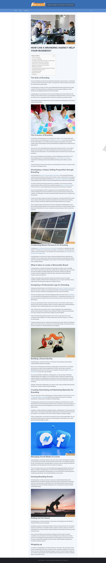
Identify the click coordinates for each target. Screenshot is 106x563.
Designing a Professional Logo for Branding (40, 65)
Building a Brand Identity (37, 66)
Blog (21, 10)
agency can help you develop (66, 185)
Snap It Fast (66, 560)
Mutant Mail (58, 560)
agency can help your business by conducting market (47, 248)
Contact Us (26, 10)
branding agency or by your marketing (57, 140)
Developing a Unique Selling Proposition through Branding (43, 60)
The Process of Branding (37, 59)
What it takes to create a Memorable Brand (40, 63)
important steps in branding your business (65, 288)
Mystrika (53, 560)
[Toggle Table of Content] (53, 56)
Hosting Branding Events (37, 71)
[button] (91, 10)
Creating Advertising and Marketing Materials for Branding (43, 68)
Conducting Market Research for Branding (40, 62)
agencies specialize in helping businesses (61, 178)
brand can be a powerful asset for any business (49, 175)
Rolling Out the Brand (36, 72)
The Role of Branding (36, 57)
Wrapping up (34, 74)
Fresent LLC (43, 560)
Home (15, 10)
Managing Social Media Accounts (38, 69)
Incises (62, 560)
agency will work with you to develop (62, 158)
